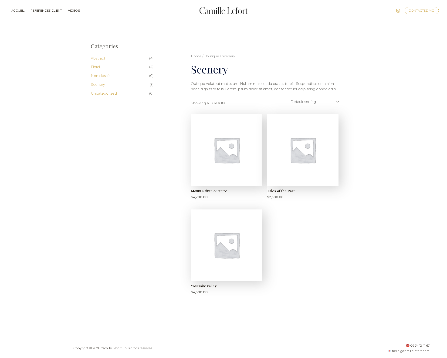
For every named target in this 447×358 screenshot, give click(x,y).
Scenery (98, 84)
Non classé (100, 75)
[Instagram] (398, 11)
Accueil (17, 10)
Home (196, 56)
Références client (46, 10)
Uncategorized (104, 93)
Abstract (98, 58)
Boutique (211, 56)
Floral (95, 67)
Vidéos (74, 10)
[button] (422, 10)
